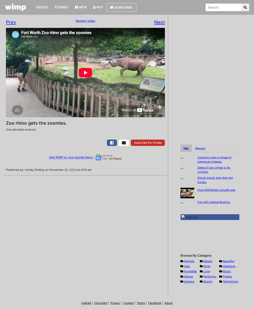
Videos (42, 7)
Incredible (190, 271)
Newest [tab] (200, 148)
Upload (86, 303)
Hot (100, 7)
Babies (207, 261)
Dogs (207, 266)
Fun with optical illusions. (214, 202)
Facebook (155, 303)
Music (227, 271)
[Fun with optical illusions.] (187, 203)
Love (206, 271)
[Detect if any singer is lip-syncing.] (187, 169)
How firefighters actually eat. (216, 190)
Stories (61, 7)
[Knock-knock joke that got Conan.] (187, 180)
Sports (207, 281)
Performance (211, 276)
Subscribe (123, 7)
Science (189, 281)
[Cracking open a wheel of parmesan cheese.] (187, 158)
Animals (189, 261)
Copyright (100, 303)
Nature (188, 276)
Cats (187, 266)
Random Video (85, 20)
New (82, 7)
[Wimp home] (15, 7)
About (169, 303)
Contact (128, 303)
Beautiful (228, 261)
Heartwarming (232, 266)
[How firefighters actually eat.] (187, 192)
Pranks (227, 276)
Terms (141, 303)
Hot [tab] (186, 148)
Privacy (115, 303)
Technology (231, 281)
